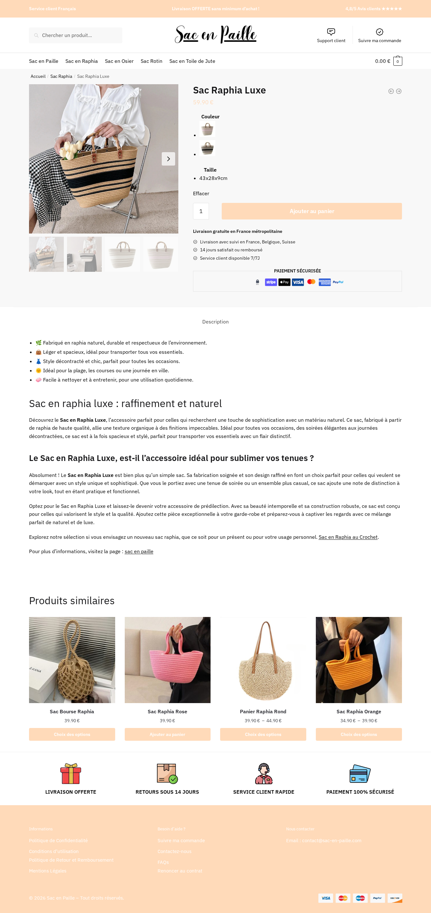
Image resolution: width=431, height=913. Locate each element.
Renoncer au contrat (180, 871)
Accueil (38, 76)
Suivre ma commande (379, 40)
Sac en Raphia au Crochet (348, 537)
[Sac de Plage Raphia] (399, 91)
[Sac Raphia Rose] (168, 660)
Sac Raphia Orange (359, 711)
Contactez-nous (174, 851)
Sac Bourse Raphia (72, 711)
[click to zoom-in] (103, 159)
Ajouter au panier (312, 211)
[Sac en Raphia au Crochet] (391, 91)
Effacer (201, 193)
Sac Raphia (61, 76)
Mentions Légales (47, 871)
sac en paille (139, 551)
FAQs (163, 862)
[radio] (213, 130)
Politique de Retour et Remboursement (71, 860)
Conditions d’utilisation (54, 851)
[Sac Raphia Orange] (359, 660)
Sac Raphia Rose (167, 711)
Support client (331, 40)
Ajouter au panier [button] (167, 734)
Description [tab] (215, 321)
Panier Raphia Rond (263, 711)
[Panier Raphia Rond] (263, 660)
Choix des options (72, 734)
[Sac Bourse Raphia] (72, 660)
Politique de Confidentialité (58, 840)
